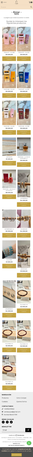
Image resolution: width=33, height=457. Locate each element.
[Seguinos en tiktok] (11, 422)
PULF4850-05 (24, 304)
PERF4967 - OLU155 (24, 89)
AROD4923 (24, 269)
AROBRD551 (24, 229)
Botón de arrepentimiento (16, 445)
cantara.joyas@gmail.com (12, 412)
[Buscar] (31, 7)
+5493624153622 (9, 409)
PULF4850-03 (24, 344)
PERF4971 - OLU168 (9, 52)
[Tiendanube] (17, 435)
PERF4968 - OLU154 (9, 89)
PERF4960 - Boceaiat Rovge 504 (9, 189)
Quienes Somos (21, 401)
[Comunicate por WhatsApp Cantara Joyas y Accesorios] (29, 443)
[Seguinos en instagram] (3, 422)
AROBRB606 (23, 198)
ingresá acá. (16, 443)
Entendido (16, 454)
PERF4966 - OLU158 (24, 126)
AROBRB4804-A (9, 229)
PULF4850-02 (9, 381)
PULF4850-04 (9, 343)
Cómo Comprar (21, 398)
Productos (5, 398)
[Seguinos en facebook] (7, 422)
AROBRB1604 (9, 309)
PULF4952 (9, 260)
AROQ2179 (9, 157)
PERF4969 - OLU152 (9, 126)
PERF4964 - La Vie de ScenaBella (24, 157)
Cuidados (5, 401)
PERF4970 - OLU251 (23, 52)
